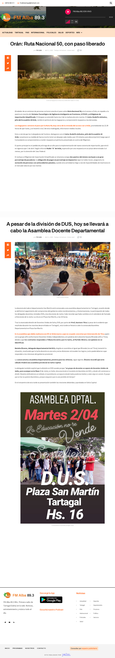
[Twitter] (5, 622)
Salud (61, 33)
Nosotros (29, 648)
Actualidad (7, 33)
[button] (111, 3)
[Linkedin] (14, 622)
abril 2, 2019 (49, 50)
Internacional (38, 33)
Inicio (7, 648)
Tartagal (19, 33)
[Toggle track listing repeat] (76, 22)
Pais (27, 33)
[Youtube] (10, 622)
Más (78, 33)
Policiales (51, 33)
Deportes (70, 33)
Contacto (41, 648)
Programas (17, 648)
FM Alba (39, 50)
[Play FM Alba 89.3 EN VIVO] (68, 12)
